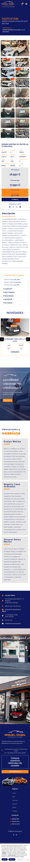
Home (14, 793)
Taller (13, 797)
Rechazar (12, 859)
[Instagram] (16, 835)
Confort (8, 289)
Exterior (8, 303)
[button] (26, 3)
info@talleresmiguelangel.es (15, 831)
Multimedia (10, 292)
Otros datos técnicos (14, 275)
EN (26, 860)
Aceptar (4, 859)
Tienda (14, 807)
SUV (3, 161)
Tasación (14, 804)
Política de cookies (19, 856)
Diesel (4, 165)
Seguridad (9, 296)
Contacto (14, 811)
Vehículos (15, 800)
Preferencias (20, 859)
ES (28, 860)
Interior (8, 299)
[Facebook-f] (14, 835)
